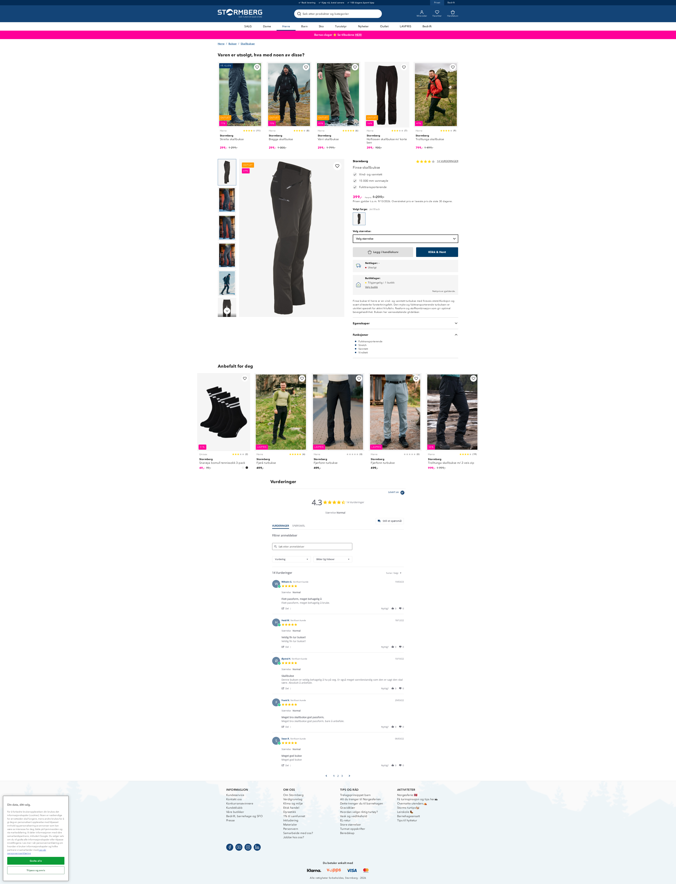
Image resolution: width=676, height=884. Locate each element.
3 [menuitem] (342, 775)
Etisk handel (291, 807)
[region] (36, 838)
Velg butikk (371, 287)
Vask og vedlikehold (353, 816)
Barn (304, 26)
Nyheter (363, 26)
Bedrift (427, 26)
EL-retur (345, 820)
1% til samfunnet (294, 816)
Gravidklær (347, 807)
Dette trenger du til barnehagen (361, 803)
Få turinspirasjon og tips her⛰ (417, 799)
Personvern (290, 828)
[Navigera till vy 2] (227, 200)
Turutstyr (341, 26)
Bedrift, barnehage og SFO (244, 816)
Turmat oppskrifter (352, 828)
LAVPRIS (405, 26)
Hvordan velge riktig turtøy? (359, 812)
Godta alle (36, 860)
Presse (230, 820)
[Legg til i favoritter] (257, 67)
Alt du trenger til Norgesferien (360, 799)
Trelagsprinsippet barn (355, 795)
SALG (248, 26)
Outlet (384, 26)
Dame (267, 26)
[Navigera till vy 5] (227, 283)
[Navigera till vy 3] (227, 227)
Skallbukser (248, 43)
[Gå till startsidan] (240, 13)
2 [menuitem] (338, 775)
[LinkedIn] (257, 847)
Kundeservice (235, 795)
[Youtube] (238, 847)
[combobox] (291, 559)
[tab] (390, 521)
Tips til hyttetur (407, 820)
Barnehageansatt (408, 816)
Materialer (290, 824)
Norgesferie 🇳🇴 (407, 795)
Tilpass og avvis (36, 870)
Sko (321, 26)
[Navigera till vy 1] (227, 172)
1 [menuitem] (334, 775)
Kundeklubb (234, 807)
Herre (286, 26)
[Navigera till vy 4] (227, 255)
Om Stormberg (293, 795)
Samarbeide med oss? (298, 833)
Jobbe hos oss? (293, 837)
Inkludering (290, 820)
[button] (286, 608)
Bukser (233, 43)
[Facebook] (229, 847)
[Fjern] (377, 14)
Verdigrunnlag (292, 799)
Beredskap (347, 833)
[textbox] (403, 574)
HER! (358, 34)
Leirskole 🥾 (405, 812)
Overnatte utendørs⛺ (412, 803)
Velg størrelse (364, 238)
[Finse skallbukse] (359, 219)
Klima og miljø (293, 803)
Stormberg (360, 161)
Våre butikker (235, 812)
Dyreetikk (289, 812)
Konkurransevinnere (239, 803)
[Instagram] (248, 847)
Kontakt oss (234, 799)
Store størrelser (350, 824)
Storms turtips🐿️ (408, 807)
